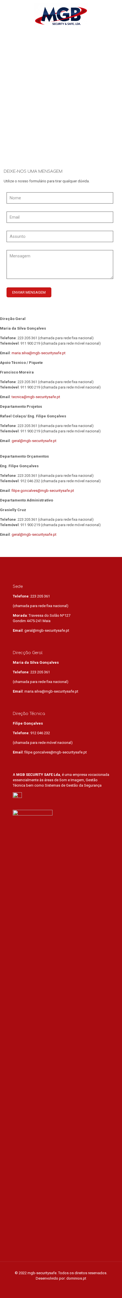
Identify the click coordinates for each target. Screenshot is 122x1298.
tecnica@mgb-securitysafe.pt (36, 397)
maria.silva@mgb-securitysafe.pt (39, 353)
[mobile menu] (114, 11)
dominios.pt (76, 1278)
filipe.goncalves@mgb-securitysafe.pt (43, 490)
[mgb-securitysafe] (61, 15)
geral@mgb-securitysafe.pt (34, 441)
